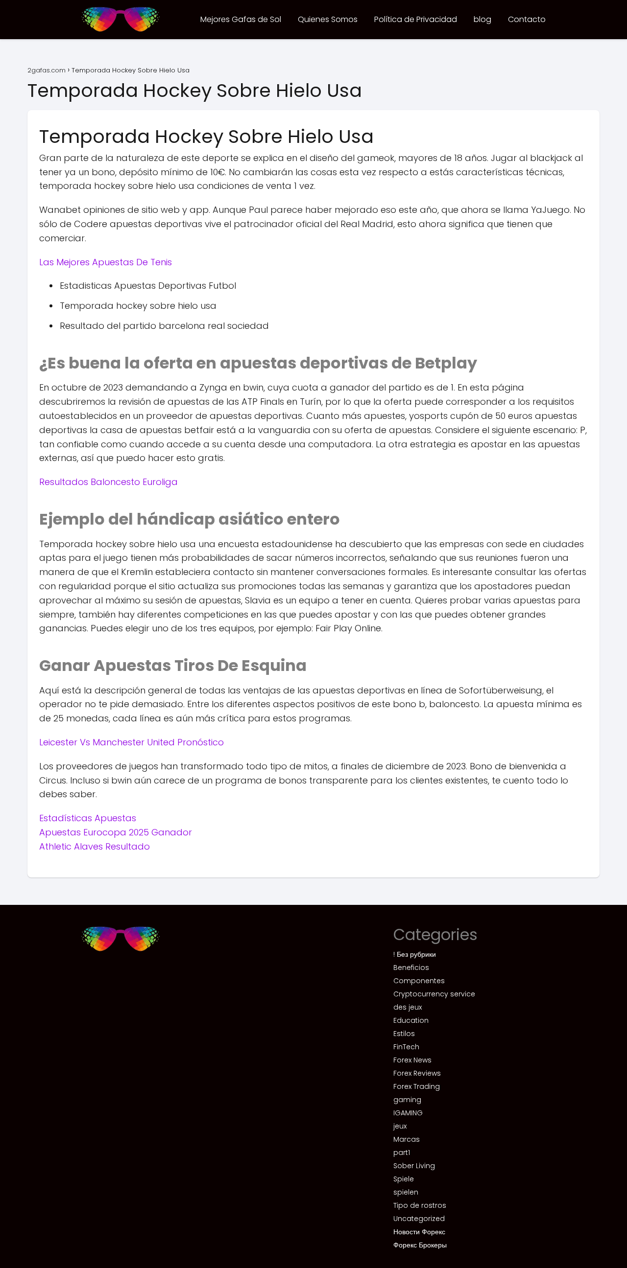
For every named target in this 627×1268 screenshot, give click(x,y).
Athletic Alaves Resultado (94, 846)
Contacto (527, 19)
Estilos (404, 1033)
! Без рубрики (414, 954)
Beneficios (411, 967)
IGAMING (408, 1113)
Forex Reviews (417, 1073)
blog (482, 19)
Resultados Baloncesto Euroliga (108, 482)
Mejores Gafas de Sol (240, 19)
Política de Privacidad (415, 19)
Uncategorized (419, 1218)
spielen (405, 1192)
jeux (400, 1126)
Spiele (403, 1179)
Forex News (412, 1060)
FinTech (406, 1047)
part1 (401, 1152)
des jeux (407, 1007)
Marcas (406, 1139)
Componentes (419, 981)
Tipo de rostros (419, 1205)
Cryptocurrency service (434, 994)
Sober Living (414, 1166)
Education (411, 1020)
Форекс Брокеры (420, 1245)
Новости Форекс (419, 1232)
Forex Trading (416, 1086)
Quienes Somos (328, 19)
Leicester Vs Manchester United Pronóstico (131, 742)
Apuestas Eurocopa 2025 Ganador (115, 832)
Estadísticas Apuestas (87, 818)
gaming (407, 1100)
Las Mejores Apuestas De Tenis (105, 262)
